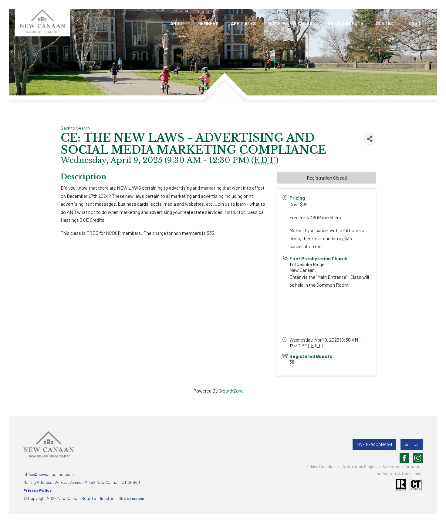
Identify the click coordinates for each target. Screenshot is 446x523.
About (177, 23)
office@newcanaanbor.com (48, 474)
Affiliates (243, 23)
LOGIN (415, 23)
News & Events (345, 23)
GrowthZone (231, 390)
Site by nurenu (131, 498)
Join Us (411, 444)
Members (208, 23)
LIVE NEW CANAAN (374, 444)
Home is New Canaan (292, 23)
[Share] (369, 139)
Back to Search (75, 127)
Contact (386, 23)
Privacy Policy (37, 490)
